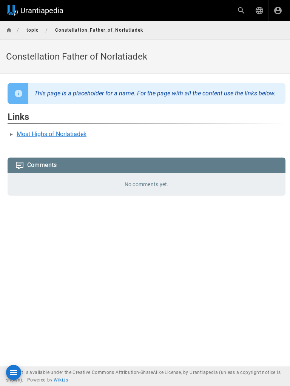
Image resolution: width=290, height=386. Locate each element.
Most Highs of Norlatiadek (51, 134)
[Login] (278, 11)
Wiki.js (61, 380)
